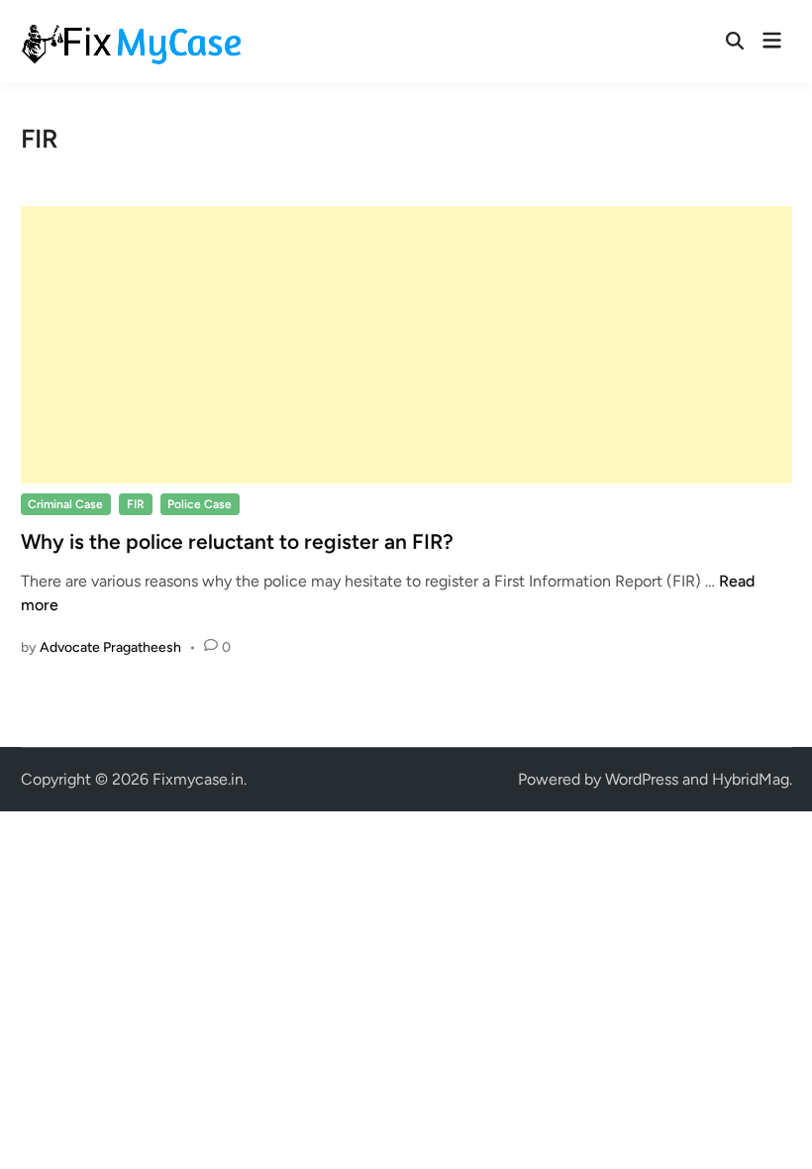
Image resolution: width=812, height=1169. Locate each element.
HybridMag (750, 779)
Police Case (199, 504)
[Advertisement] (406, 344)
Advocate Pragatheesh (110, 647)
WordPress (641, 779)
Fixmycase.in (198, 779)
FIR (136, 504)
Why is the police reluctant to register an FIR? (237, 541)
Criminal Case (65, 504)
